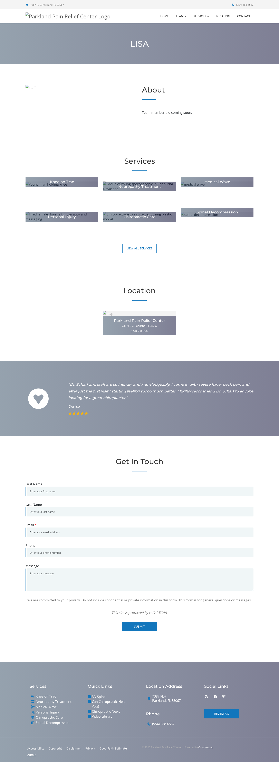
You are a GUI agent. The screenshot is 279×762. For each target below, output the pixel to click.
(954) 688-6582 (244, 5)
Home (164, 16)
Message (32, 566)
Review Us (221, 714)
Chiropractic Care (49, 717)
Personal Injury (47, 712)
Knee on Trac (46, 696)
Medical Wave (46, 707)
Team (180, 16)
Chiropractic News (106, 711)
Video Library (102, 716)
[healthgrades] (223, 696)
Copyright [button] (55, 748)
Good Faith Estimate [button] (113, 748)
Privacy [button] (90, 748)
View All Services (139, 248)
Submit (139, 626)
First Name (34, 484)
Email (31, 525)
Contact (243, 16)
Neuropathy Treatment (53, 702)
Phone (31, 545)
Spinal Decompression (53, 723)
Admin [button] (31, 755)
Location (223, 16)
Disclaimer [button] (73, 748)
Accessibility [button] (35, 748)
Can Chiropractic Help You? (109, 704)
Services (199, 16)
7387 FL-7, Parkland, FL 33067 (47, 5)
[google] (206, 696)
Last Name (34, 504)
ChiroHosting (205, 747)
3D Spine (99, 696)
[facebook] (215, 696)
